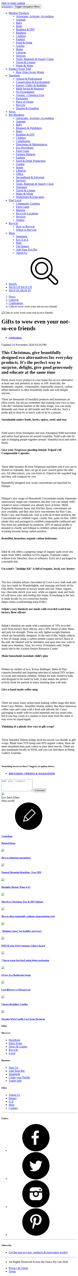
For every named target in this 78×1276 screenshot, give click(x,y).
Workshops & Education (30, 197)
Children (21, 36)
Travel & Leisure (25, 62)
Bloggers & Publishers (29, 128)
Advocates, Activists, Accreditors (35, 16)
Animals (21, 19)
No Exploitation (25, 91)
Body (19, 26)
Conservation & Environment (33, 82)
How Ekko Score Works (30, 72)
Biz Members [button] (16, 114)
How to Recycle (25, 226)
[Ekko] (7, 6)
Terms (12, 1271)
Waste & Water (24, 65)
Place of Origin (24, 101)
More (12, 233)
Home (19, 49)
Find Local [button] (15, 200)
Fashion (20, 39)
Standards (21, 236)
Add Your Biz (17, 1070)
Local (12, 1053)
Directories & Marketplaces (31, 144)
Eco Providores (25, 147)
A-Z (11, 1101)
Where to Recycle (26, 229)
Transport (21, 187)
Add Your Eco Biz (26, 249)
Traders (20, 220)
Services (21, 55)
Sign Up (13, 1067)
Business (21, 32)
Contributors (23, 141)
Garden (20, 45)
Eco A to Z (22, 239)
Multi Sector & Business (30, 88)
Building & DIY (25, 29)
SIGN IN (20, 290)
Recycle (20, 105)
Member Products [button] (19, 13)
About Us (21, 252)
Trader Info (15, 1080)
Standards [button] (14, 75)
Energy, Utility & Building (31, 85)
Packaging (22, 98)
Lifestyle (21, 52)
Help (19, 243)
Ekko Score (15, 1043)
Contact (13, 1108)
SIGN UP (20, 287)
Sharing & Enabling (27, 108)
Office (19, 174)
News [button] (12, 111)
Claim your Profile (19, 1077)
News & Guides (18, 1046)
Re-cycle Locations (27, 213)
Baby (19, 22)
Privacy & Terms (18, 1268)
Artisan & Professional (29, 78)
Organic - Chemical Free (30, 95)
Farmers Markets (25, 154)
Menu (27, 6)
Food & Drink (24, 42)
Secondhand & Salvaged (30, 177)
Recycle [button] (13, 223)
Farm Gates (22, 151)
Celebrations (16, 303)
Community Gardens (28, 203)
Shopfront (14, 1040)
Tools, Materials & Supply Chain (35, 59)
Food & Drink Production (31, 160)
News (12, 296)
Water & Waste (24, 193)
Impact (13, 1098)
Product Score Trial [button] (20, 68)
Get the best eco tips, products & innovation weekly (38, 1252)
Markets (20, 210)
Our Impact (22, 246)
